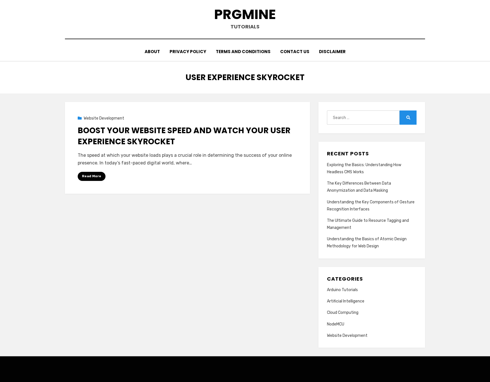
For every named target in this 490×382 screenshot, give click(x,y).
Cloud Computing (342, 312)
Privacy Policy (188, 52)
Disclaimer (332, 52)
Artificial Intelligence (345, 301)
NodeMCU (335, 324)
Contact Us (294, 52)
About (152, 52)
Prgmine (245, 14)
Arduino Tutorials (342, 289)
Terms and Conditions (243, 52)
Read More (91, 176)
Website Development (104, 118)
